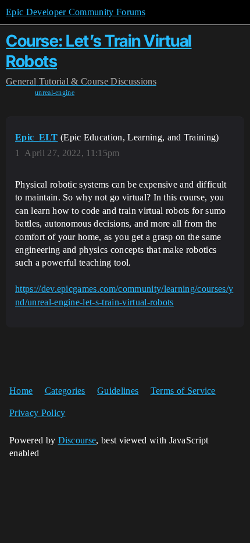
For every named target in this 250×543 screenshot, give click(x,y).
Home (21, 391)
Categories (65, 391)
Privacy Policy (37, 413)
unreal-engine (54, 93)
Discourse (77, 440)
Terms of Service (183, 391)
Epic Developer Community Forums (75, 12)
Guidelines (117, 391)
